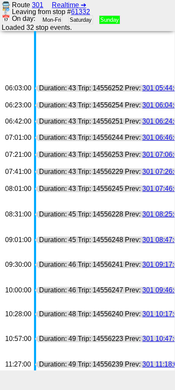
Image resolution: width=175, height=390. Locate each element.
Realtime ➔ (69, 5)
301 (37, 5)
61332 (80, 11)
